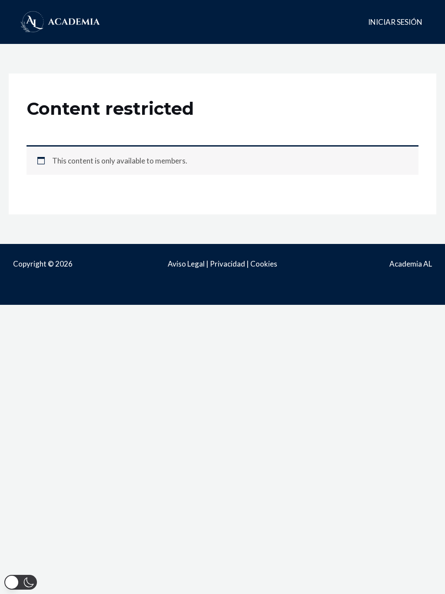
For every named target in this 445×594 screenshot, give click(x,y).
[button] (20, 582)
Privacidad (227, 263)
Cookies (263, 263)
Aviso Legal (186, 263)
